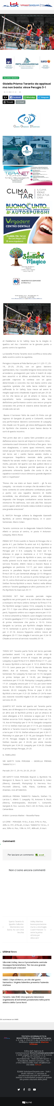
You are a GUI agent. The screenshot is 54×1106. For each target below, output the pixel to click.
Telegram (45, 97)
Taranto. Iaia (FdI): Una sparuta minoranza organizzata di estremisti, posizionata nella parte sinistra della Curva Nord (26, 1000)
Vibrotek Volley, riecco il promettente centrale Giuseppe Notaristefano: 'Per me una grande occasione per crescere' (25, 965)
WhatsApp (30, 97)
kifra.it (38, 1064)
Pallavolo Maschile (11, 78)
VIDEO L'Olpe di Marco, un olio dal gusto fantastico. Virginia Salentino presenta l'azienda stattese (25, 982)
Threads (9, 102)
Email (22, 102)
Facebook (17, 97)
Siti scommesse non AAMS (9, 1019)
